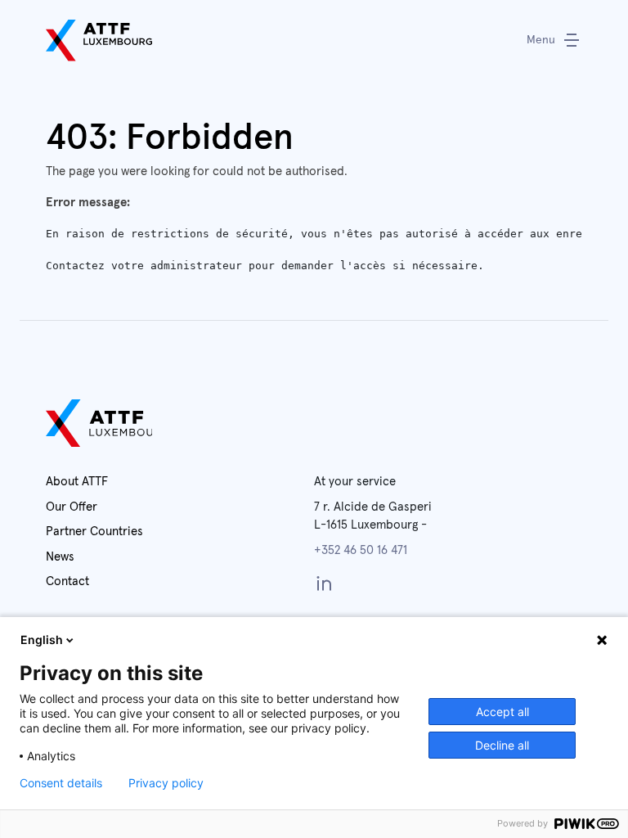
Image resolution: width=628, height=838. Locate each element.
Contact (67, 581)
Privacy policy (166, 783)
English (41, 640)
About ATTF (77, 481)
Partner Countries (94, 531)
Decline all (502, 745)
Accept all (502, 712)
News (60, 557)
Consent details (61, 783)
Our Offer (71, 507)
